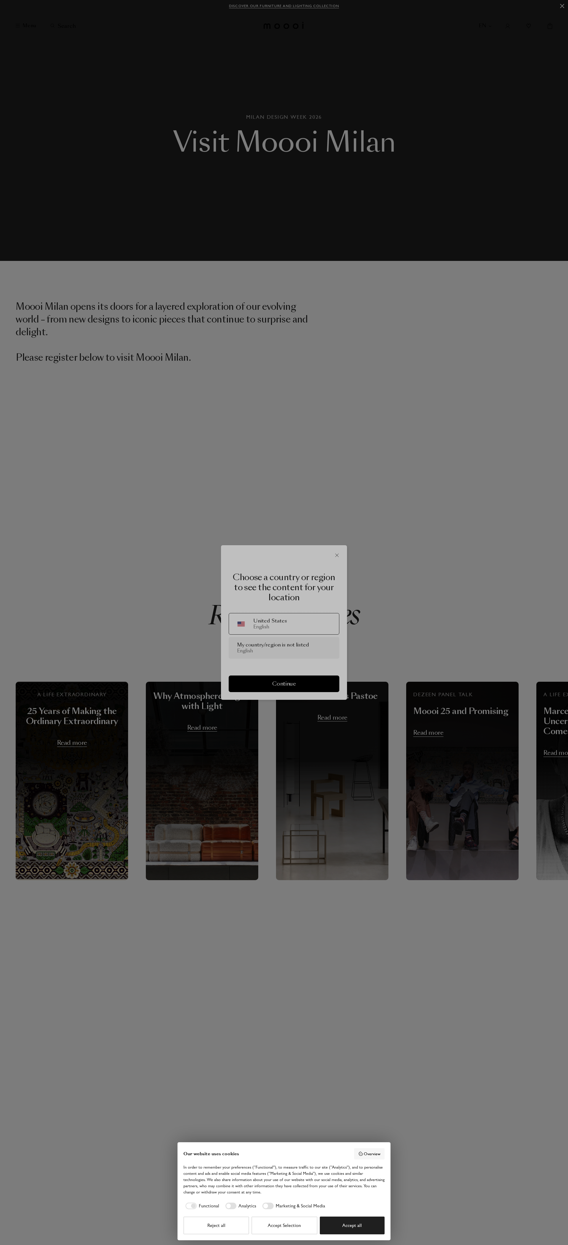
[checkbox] (201, 1205)
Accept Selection (284, 1225)
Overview (372, 1153)
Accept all (352, 1225)
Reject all (216, 1225)
